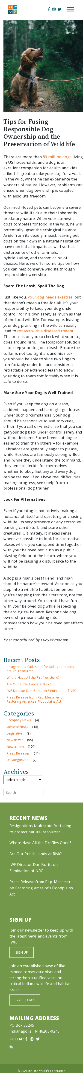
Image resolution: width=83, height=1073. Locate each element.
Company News (19, 720)
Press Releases (18, 753)
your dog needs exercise (50, 297)
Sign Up (21, 952)
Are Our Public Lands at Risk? (29, 684)
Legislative (15, 733)
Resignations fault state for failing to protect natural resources (40, 669)
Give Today (24, 1000)
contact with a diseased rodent (45, 330)
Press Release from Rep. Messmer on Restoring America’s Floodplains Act (36, 699)
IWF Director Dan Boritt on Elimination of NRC (42, 690)
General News (17, 726)
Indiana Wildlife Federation (46, 1071)
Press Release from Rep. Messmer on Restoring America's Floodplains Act (41, 888)
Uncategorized (18, 760)
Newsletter (15, 740)
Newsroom (15, 746)
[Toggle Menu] (70, 9)
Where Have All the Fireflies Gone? (33, 677)
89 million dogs (57, 156)
